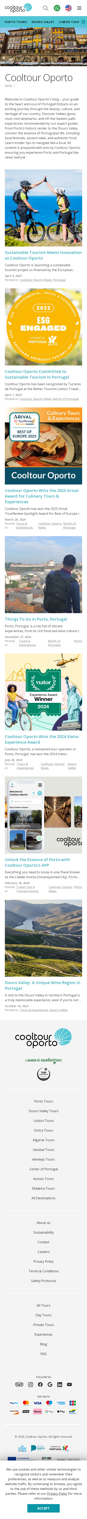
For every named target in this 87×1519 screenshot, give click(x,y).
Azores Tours (43, 1179)
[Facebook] (40, 1384)
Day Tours (44, 1315)
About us (43, 1222)
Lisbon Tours (70, 22)
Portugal (59, 280)
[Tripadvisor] (19, 1384)
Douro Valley (43, 22)
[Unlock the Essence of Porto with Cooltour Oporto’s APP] (43, 815)
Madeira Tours (43, 1188)
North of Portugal (66, 399)
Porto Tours (16, 22)
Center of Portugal (43, 1169)
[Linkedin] (59, 1384)
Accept (43, 1508)
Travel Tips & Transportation (27, 889)
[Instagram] (30, 1384)
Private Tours (43, 1325)
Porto (78, 641)
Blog (43, 1344)
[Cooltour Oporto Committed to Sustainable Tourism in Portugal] (43, 326)
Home (8, 85)
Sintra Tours (43, 1130)
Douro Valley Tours (43, 1111)
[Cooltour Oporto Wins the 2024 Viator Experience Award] (43, 692)
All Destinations (43, 1198)
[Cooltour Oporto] (18, 8)
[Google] (50, 1384)
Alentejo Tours (43, 1159)
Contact (43, 1242)
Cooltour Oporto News (36, 280)
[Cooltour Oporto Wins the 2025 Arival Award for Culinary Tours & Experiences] (43, 445)
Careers (44, 1252)
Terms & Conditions (44, 1271)
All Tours (43, 1305)
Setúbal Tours (43, 1149)
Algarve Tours (43, 1140)
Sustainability (43, 1232)
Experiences (43, 1334)
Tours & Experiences (24, 525)
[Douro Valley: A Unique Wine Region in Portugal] (43, 938)
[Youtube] (69, 1384)
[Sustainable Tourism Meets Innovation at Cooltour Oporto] (43, 207)
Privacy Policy (43, 1261)
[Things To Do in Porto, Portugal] (43, 574)
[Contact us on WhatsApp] (57, 8)
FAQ (43, 1354)
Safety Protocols (43, 1281)
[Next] (83, 22)
